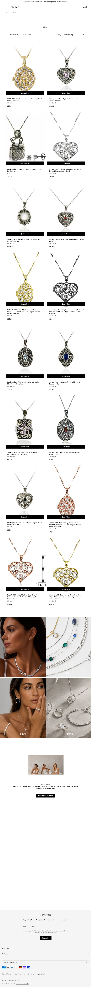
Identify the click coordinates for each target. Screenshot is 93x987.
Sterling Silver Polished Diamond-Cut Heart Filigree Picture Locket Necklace (65, 170)
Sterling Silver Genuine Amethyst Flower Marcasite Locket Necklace (22, 453)
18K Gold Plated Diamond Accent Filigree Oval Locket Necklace (24, 100)
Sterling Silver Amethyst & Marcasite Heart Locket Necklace (65, 100)
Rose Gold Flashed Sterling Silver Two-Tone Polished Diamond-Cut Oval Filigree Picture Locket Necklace (65, 525)
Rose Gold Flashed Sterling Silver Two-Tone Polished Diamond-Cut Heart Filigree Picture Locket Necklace (24, 597)
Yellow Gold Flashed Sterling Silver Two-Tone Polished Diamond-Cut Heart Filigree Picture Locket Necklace (65, 597)
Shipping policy (41, 974)
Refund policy (6, 974)
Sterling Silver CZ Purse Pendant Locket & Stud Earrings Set (24, 170)
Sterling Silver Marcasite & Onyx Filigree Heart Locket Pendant (24, 524)
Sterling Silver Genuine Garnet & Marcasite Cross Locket (65, 453)
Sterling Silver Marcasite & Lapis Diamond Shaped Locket (64, 383)
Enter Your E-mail (28, 926)
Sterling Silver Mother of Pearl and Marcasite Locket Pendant (23, 240)
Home (6, 13)
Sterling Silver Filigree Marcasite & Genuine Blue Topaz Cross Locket (23, 383)
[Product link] (25, 74)
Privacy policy (17, 974)
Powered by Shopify (22, 984)
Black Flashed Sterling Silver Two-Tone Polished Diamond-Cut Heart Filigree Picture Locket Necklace (66, 312)
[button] (7, 7)
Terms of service (29, 974)
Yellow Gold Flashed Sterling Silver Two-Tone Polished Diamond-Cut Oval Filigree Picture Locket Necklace (23, 312)
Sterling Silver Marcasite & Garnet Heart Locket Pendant (66, 240)
